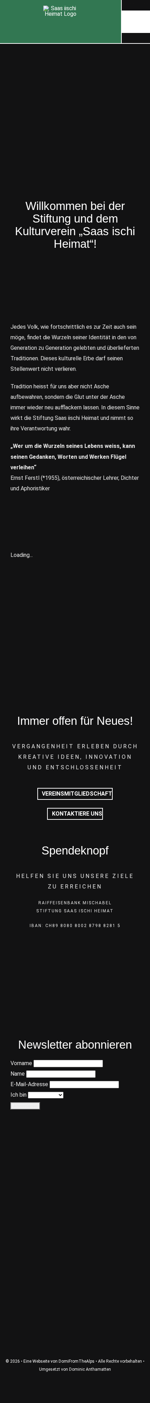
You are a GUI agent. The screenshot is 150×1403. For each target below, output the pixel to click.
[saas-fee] (75, 1228)
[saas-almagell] (75, 1145)
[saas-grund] (75, 1187)
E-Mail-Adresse (29, 1084)
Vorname (21, 1063)
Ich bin (18, 1094)
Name (17, 1073)
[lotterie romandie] (75, 1311)
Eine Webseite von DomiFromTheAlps (59, 1361)
